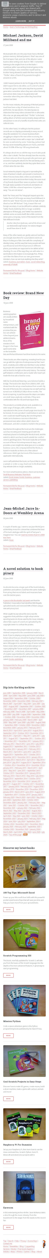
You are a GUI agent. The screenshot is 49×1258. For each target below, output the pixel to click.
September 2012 (21, 746)
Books (13, 1249)
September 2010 (9, 733)
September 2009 (11, 725)
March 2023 (36, 813)
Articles (6, 1251)
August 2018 (38, 786)
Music (13, 1251)
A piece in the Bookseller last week (16, 600)
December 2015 (22, 773)
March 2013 (7, 752)
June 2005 (7, 693)
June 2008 (7, 714)
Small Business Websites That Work (16, 474)
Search (10, 1241)
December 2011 (25, 741)
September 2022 (9, 813)
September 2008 (38, 714)
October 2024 (8, 824)
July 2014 (16, 762)
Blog (21, 1246)
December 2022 (24, 813)
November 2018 (22, 789)
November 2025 (22, 829)
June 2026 (36, 832)
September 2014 (38, 762)
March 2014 (20, 760)
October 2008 (10, 717)
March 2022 (7, 811)
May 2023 (16, 816)
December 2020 (9, 802)
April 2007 (18, 704)
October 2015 (8, 773)
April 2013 (18, 752)
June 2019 (29, 792)
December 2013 (24, 757)
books (21, 477)
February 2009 (20, 720)
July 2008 (16, 714)
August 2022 (36, 811)
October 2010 (23, 733)
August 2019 (40, 792)
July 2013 (36, 752)
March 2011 (7, 736)
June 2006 (31, 695)
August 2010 (37, 730)
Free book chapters (25, 1249)
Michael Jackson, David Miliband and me (23, 37)
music (28, 262)
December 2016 (24, 781)
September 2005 (19, 693)
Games (27, 1251)
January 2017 (37, 781)
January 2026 (35, 829)
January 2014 (37, 757)
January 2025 (8, 826)
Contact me (7, 1243)
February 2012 (8, 744)
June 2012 (30, 744)
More (8, 909)
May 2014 (40, 760)
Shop (33, 1251)
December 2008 (37, 717)
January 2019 (8, 792)
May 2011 (27, 736)
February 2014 (8, 760)
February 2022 (34, 808)
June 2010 (27, 730)
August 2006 (8, 698)
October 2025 (8, 829)
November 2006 (9, 701)
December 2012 (9, 749)
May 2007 (27, 704)
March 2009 (32, 720)
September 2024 (33, 821)
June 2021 (12, 805)
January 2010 (22, 728)
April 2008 (31, 712)
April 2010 (18, 730)
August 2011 (13, 738)
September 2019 (11, 794)
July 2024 (21, 821)
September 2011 (26, 738)
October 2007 (40, 706)
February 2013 (34, 749)
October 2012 (34, 746)
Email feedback (16, 273)
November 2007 (11, 709)
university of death (10, 264)
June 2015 (21, 770)
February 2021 (34, 802)
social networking (38, 262)
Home (5, 27)
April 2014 (31, 760)
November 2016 (9, 781)
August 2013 (8, 754)
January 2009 (8, 720)
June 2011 (36, 736)
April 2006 (13, 695)
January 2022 (22, 808)
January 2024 (22, 819)
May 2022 (17, 811)
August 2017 (16, 784)
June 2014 (7, 762)
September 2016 (21, 778)
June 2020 (7, 800)
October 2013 (34, 754)
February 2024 (34, 819)
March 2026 (7, 832)
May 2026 (27, 832)
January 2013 (22, 749)
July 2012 (39, 744)
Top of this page (15, 835)
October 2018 (8, 789)
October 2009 (24, 725)
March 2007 (7, 704)
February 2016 (8, 776)
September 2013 (21, 754)
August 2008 (26, 714)
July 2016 (39, 776)
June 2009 (21, 722)
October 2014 (10, 765)
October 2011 (40, 738)
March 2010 (7, 730)
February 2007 (37, 701)
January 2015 (8, 768)
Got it (32, 21)
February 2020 (8, 797)
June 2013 (27, 752)
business (12, 262)
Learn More (21, 21)
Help (17, 1241)
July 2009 (30, 722)
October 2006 (34, 698)
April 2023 (7, 816)
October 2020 (32, 800)
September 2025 (34, 826)
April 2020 (31, 797)
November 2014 (23, 765)
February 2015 (20, 768)
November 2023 (9, 819)
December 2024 (36, 824)
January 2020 (37, 794)
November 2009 (38, 725)
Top (4, 1241)
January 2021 (22, 802)
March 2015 (32, 768)
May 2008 (40, 712)
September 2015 (33, 770)
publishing (14, 480)
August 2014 (26, 762)
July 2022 (26, 811)
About (39, 1251)
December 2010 (36, 733)
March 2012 (20, 744)
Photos (19, 1251)
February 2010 (34, 728)
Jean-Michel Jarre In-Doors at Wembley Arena (23, 510)
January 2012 (38, 741)
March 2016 (20, 776)
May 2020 (40, 797)
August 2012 (8, 746)
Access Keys (32, 1241)
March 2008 (20, 712)
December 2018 (36, 789)
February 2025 (20, 826)
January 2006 (32, 693)
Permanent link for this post (13, 270)
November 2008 (23, 717)
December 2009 (9, 728)
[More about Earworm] (24, 1187)
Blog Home (30, 270)
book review (14, 477)
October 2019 (24, 794)
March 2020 (20, 797)
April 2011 (18, 736)
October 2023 (36, 816)
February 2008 (8, 712)
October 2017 (28, 784)
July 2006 (40, 695)
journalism (21, 262)
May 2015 (12, 770)
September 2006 (21, 698)
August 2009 (40, 722)
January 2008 (38, 709)
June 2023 (26, 816)
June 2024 (12, 821)
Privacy (23, 1241)
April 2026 (18, 832)
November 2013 (9, 757)
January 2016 (35, 773)
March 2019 (19, 792)
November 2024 (22, 824)
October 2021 (23, 805)
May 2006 (22, 695)
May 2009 (12, 722)
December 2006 (24, 701)
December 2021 (9, 808)
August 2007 (13, 706)
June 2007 (36, 704)
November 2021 (37, 805)
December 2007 (25, 709)
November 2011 (11, 741)
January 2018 (14, 786)
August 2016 (8, 778)
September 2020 (19, 800)
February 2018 (26, 786)
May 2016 (30, 776)
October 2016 (34, 778)
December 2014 (37, 765)
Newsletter (14, 1246)
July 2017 (6, 784)
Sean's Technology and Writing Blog (23, 27)
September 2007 (26, 706)
